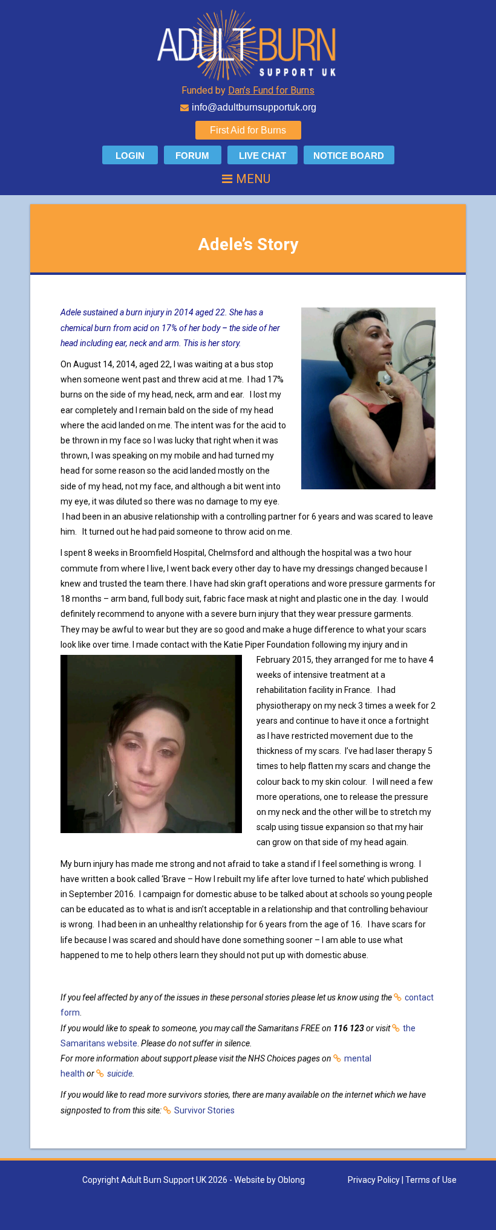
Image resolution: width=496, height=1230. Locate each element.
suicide (119, 1073)
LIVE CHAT (262, 155)
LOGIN (130, 155)
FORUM (192, 155)
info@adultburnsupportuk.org (254, 107)
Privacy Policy (374, 1180)
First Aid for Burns (248, 130)
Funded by (248, 90)
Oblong (291, 1180)
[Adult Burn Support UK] (248, 44)
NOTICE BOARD (348, 155)
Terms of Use (431, 1180)
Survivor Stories (204, 1110)
